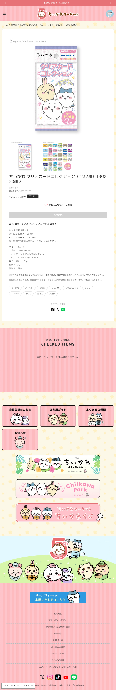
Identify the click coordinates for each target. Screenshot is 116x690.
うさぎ (42, 288)
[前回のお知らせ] (5, 3)
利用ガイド (58, 640)
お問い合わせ (58, 653)
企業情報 (58, 633)
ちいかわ (15, 288)
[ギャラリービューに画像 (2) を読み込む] (57, 156)
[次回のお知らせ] (111, 3)
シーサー (15, 293)
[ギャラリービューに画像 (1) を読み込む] (25, 156)
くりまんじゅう (72, 288)
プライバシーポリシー (58, 620)
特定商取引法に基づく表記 (58, 626)
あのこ (28, 293)
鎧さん (40, 293)
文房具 (52, 293)
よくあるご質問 (58, 647)
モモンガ (55, 288)
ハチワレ (29, 288)
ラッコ (88, 288)
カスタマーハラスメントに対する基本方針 (58, 666)
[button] (4, 14)
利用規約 (58, 613)
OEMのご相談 (58, 660)
